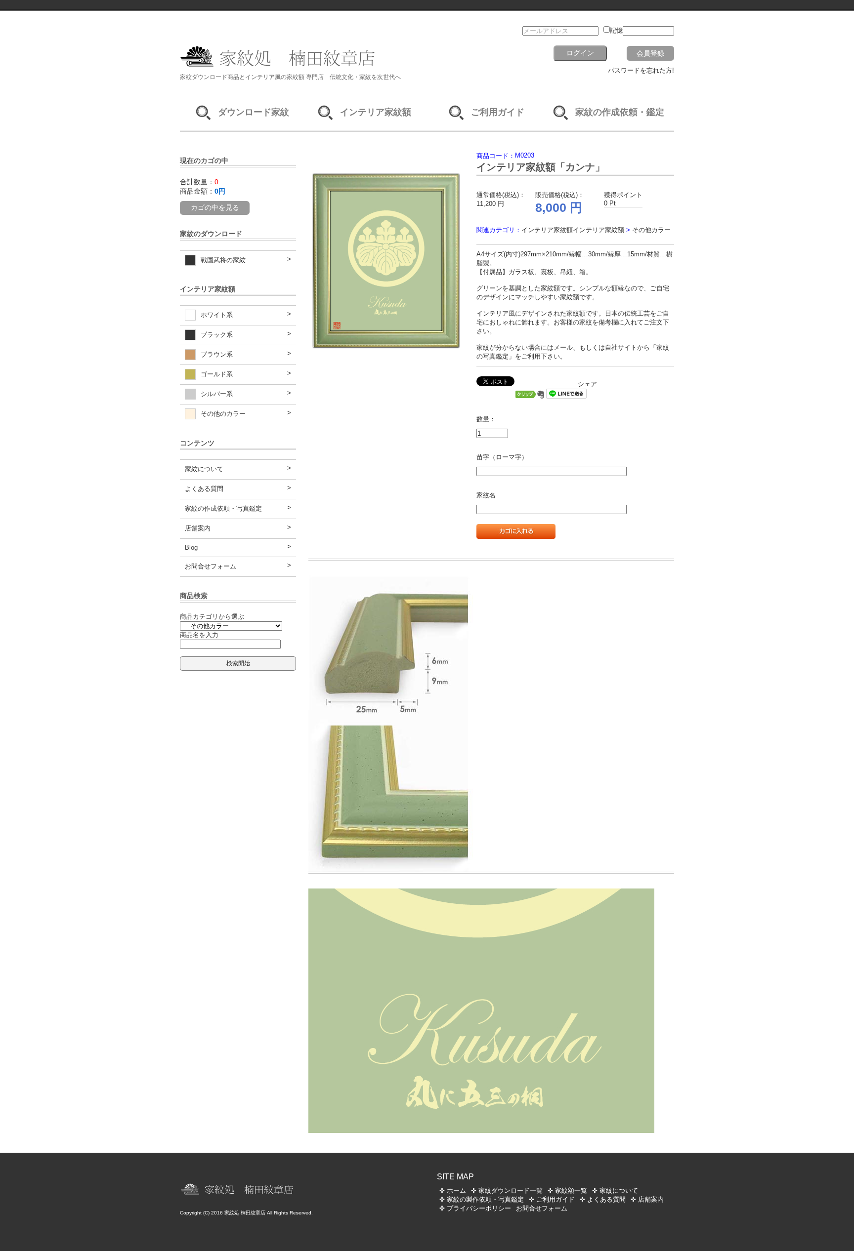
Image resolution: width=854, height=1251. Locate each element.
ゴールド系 (217, 374)
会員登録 (650, 53)
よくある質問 (204, 488)
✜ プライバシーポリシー (475, 1208)
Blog (191, 547)
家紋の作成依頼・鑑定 (619, 112)
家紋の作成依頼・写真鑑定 (223, 508)
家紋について (204, 469)
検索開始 (238, 663)
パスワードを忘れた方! (641, 70)
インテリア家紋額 (375, 112)
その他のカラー (223, 413)
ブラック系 (217, 334)
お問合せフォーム (210, 566)
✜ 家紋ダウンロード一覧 (507, 1190)
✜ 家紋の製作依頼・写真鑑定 (481, 1199)
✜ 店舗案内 (647, 1199)
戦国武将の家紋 (223, 260)
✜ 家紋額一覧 (567, 1190)
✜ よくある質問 (603, 1199)
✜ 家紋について (615, 1190)
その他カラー (651, 230)
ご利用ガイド (497, 112)
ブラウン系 (217, 354)
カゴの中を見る (215, 207)
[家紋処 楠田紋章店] (323, 68)
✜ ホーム (452, 1190)
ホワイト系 (217, 315)
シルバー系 (217, 394)
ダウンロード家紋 (253, 112)
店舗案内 (198, 528)
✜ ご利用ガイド (552, 1199)
